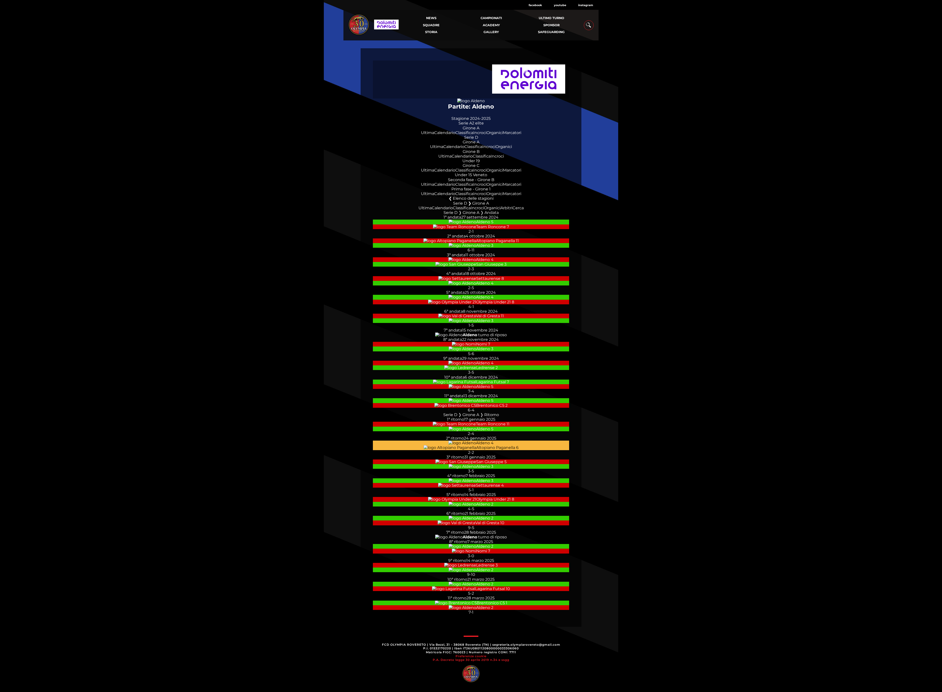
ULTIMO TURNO (551, 18)
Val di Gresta (488, 316)
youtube (560, 5)
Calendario (444, 132)
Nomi (481, 344)
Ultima (427, 132)
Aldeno (483, 222)
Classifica (464, 132)
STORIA (431, 32)
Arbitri (506, 208)
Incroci (479, 132)
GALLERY (491, 32)
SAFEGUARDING (551, 32)
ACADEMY (491, 25)
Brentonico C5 (490, 405)
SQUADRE (431, 25)
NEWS (431, 18)
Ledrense (485, 367)
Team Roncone (491, 226)
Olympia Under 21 (493, 302)
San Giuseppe (489, 264)
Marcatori (512, 132)
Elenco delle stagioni (473, 198)
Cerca (518, 208)
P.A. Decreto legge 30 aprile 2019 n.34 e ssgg (471, 660)
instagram (585, 5)
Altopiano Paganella (495, 240)
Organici (494, 132)
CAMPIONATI (491, 18)
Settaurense (488, 278)
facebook (535, 5)
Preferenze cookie (471, 656)
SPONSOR (551, 25)
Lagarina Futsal (491, 382)
